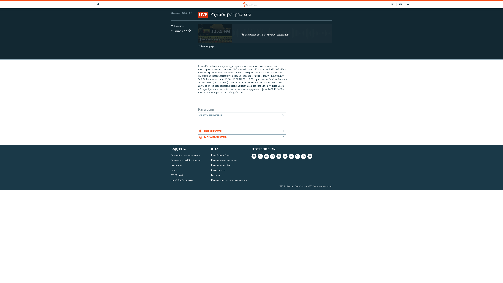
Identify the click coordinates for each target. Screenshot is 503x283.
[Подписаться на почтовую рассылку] (309, 156)
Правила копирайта (220, 165)
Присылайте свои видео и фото (185, 155)
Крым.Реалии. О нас (220, 155)
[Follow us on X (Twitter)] (260, 156)
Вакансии (215, 175)
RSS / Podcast (177, 175)
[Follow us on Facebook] (254, 156)
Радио (174, 170)
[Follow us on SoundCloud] (291, 156)
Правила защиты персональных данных (230, 180)
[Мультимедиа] (408, 4)
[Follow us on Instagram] (272, 156)
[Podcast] (303, 156)
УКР (393, 4)
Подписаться (177, 165)
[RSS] (297, 156)
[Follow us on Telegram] (285, 156)
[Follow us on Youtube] (266, 156)
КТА (400, 4)
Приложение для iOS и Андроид (186, 160)
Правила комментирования (224, 160)
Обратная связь (218, 170)
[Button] (178, 26)
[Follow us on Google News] (278, 156)
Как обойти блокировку (182, 180)
